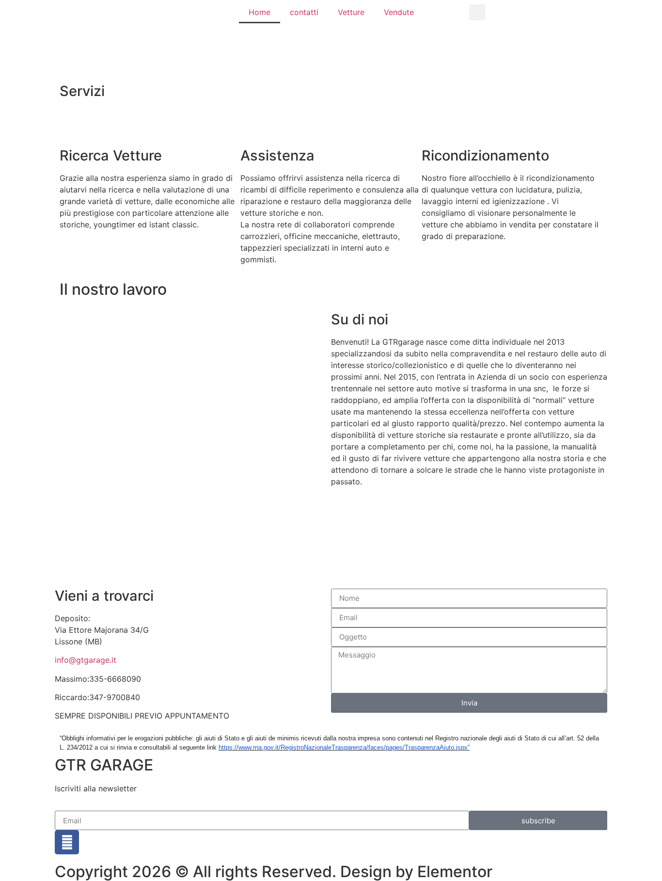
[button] (477, 12)
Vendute (399, 12)
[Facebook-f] (67, 842)
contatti (304, 12)
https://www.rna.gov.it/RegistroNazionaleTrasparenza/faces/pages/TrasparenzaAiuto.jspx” (344, 747)
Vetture (351, 12)
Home (259, 12)
